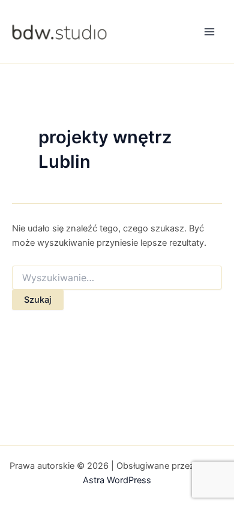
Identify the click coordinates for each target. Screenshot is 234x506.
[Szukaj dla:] (117, 278)
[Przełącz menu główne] (209, 31)
